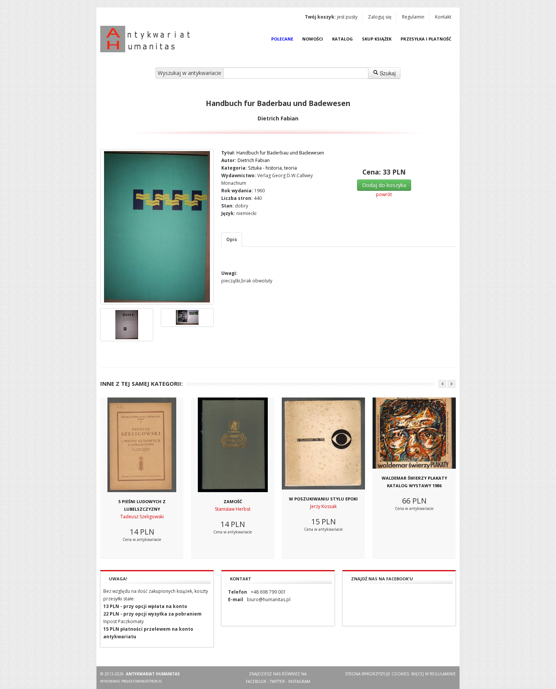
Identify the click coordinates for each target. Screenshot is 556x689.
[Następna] (451, 384)
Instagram (299, 681)
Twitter (277, 681)
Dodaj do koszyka (384, 185)
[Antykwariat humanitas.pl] (147, 39)
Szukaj (387, 73)
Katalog (342, 39)
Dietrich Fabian (254, 160)
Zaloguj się (379, 17)
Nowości (312, 39)
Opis (231, 239)
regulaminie (443, 674)
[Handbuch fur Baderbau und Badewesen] (157, 226)
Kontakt (443, 17)
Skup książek (376, 39)
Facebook (256, 681)
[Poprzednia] (442, 384)
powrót (384, 194)
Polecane (282, 39)
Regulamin (413, 17)
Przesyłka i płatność (426, 39)
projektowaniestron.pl (141, 681)
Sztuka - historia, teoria (272, 168)
